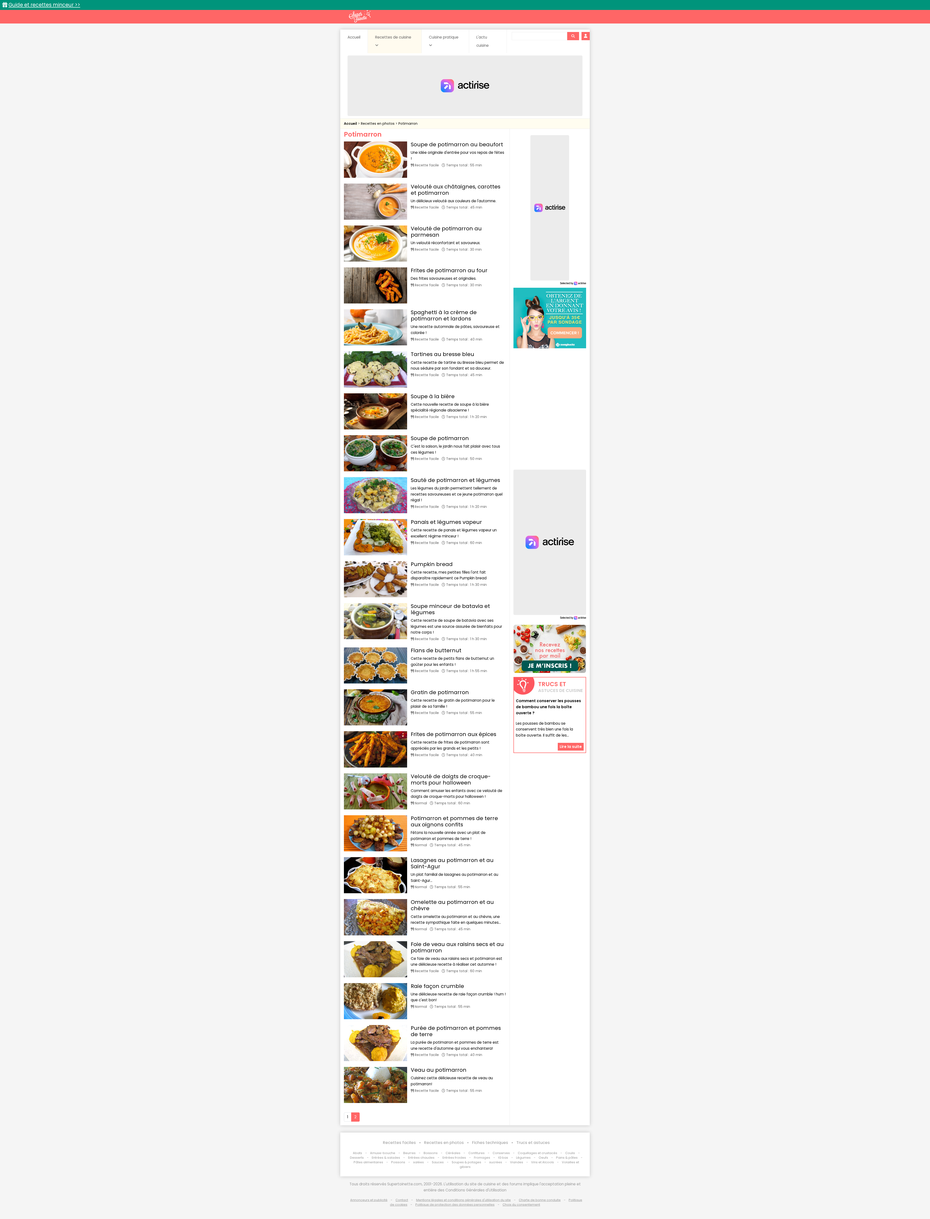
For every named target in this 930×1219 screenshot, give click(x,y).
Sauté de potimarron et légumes (455, 480)
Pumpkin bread (432, 564)
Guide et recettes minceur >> (44, 4)
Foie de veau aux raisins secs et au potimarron (457, 947)
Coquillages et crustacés (537, 1153)
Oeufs (544, 1158)
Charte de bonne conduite (540, 1200)
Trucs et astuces (533, 1142)
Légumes (523, 1158)
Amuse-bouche (382, 1153)
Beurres (409, 1153)
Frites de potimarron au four (449, 270)
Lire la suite (571, 746)
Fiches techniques (490, 1142)
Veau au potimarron (438, 1070)
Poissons (398, 1162)
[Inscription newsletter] (549, 649)
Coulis (570, 1153)
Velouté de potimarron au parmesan (446, 232)
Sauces (438, 1162)
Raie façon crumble (437, 986)
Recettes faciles (399, 1142)
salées (418, 1162)
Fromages (482, 1158)
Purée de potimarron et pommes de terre (456, 1031)
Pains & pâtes (567, 1158)
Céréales (453, 1153)
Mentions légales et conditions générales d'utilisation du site (463, 1200)
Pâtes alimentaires (368, 1162)
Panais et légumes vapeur (446, 522)
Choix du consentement (521, 1205)
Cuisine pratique (443, 37)
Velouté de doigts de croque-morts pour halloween (451, 779)
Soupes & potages (466, 1162)
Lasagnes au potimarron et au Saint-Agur (452, 863)
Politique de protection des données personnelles (455, 1205)
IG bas (503, 1158)
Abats (357, 1153)
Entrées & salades (386, 1158)
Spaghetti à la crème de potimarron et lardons (444, 315)
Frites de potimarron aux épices (453, 734)
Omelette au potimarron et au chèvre (452, 905)
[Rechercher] (573, 36)
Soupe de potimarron (440, 438)
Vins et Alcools (542, 1162)
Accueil (354, 37)
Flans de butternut (436, 650)
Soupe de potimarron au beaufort (457, 144)
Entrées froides (454, 1158)
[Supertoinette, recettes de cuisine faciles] (360, 16)
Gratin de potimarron (440, 692)
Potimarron (408, 123)
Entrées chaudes (421, 1158)
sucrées (495, 1162)
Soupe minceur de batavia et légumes (450, 609)
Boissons (431, 1153)
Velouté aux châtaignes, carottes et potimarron (455, 190)
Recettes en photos (378, 123)
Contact (401, 1200)
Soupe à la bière (433, 396)
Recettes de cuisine (393, 37)
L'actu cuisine (482, 41)
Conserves (501, 1153)
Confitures (476, 1153)
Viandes (516, 1162)
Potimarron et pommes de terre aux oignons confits (454, 821)
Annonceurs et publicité (369, 1200)
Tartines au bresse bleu (442, 354)
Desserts (357, 1158)
